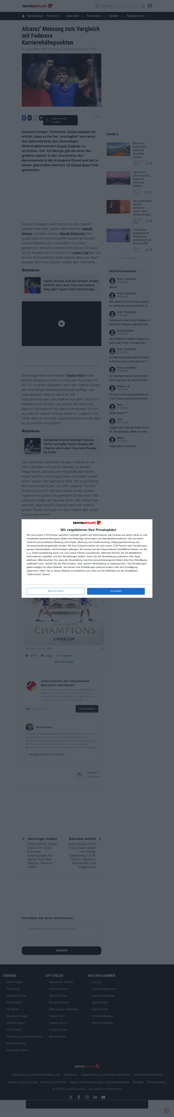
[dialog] (87, 558)
